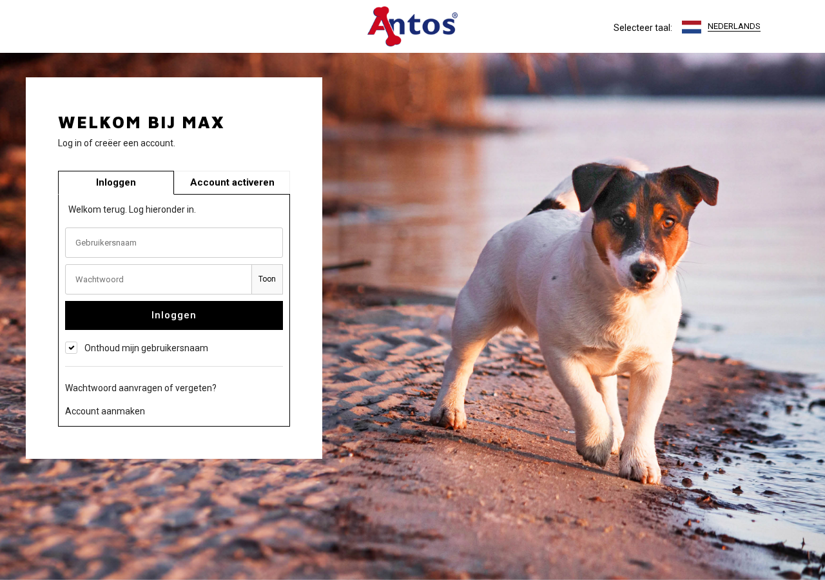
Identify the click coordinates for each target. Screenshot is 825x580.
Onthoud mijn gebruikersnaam (146, 348)
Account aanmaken (105, 411)
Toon (267, 279)
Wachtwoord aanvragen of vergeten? (141, 388)
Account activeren (232, 182)
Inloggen (174, 315)
